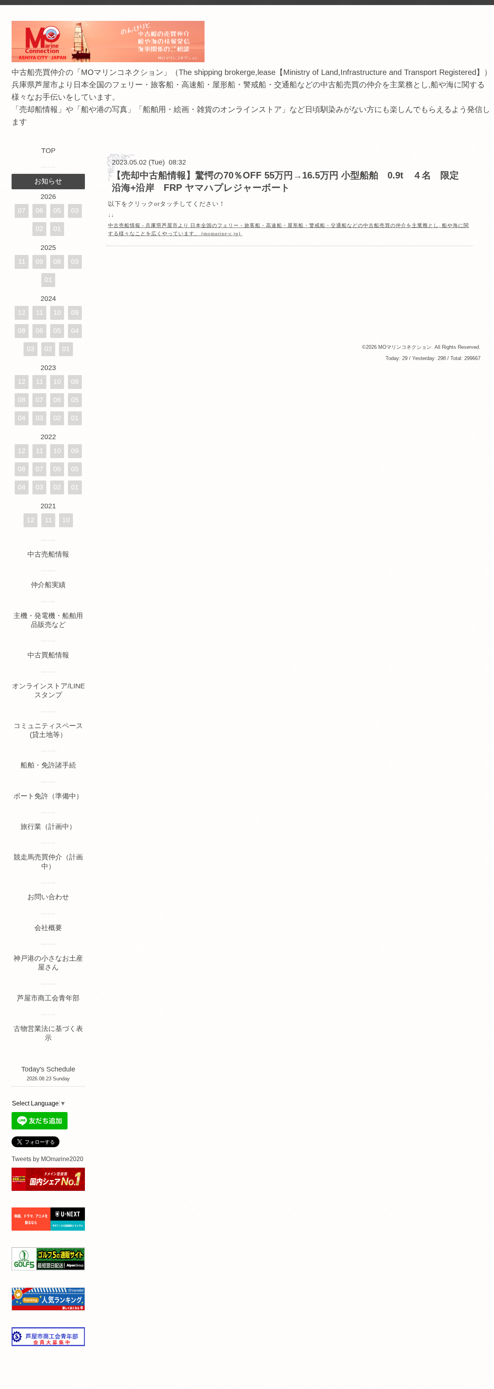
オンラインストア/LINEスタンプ (48, 690)
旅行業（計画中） (48, 826)
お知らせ (48, 181)
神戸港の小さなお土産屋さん (48, 962)
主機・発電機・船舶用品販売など (48, 620)
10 (57, 312)
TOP (48, 151)
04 (75, 331)
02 (39, 229)
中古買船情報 (48, 655)
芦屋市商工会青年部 (48, 998)
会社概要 (48, 928)
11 (21, 261)
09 (39, 261)
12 (21, 312)
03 (75, 210)
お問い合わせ (48, 897)
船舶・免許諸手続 (48, 765)
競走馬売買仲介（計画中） (48, 861)
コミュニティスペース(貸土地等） (48, 730)
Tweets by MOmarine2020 (47, 1159)
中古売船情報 (48, 554)
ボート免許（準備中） (48, 796)
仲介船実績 (52, 585)
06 (39, 210)
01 (57, 229)
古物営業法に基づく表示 (48, 1033)
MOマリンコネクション (404, 347)
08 (57, 261)
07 (21, 210)
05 (57, 210)
